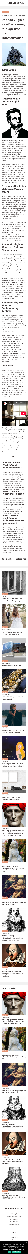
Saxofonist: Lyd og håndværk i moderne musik (12, 698)
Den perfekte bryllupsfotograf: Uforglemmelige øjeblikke (12, 633)
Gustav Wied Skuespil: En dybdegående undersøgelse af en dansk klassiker (13, 1197)
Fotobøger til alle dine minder (12, 666)
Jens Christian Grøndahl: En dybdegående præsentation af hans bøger (12, 974)
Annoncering (14, 1237)
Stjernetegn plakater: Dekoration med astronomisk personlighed (13, 765)
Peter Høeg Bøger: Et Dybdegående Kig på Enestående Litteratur (14, 903)
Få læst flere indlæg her (14, 559)
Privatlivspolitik (16, 1251)
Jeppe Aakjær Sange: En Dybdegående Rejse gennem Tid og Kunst (14, 869)
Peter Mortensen (20, 15)
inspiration (4, 594)
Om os (14, 1240)
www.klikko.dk (15, 1224)
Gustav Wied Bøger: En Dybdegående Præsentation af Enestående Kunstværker (12, 938)
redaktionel (5, 12)
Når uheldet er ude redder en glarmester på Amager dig (12, 600)
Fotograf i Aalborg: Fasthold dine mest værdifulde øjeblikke (13, 731)
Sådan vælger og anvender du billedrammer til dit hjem (12, 798)
